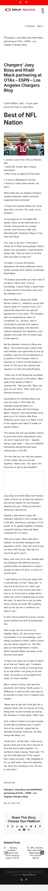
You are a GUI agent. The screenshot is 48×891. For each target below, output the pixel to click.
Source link (9, 782)
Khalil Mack (9, 273)
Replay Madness (29, 875)
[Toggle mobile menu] (42, 9)
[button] (6, 853)
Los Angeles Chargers (30, 193)
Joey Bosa (28, 107)
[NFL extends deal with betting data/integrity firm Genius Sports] (35, 847)
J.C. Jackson (22, 320)
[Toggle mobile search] (43, 12)
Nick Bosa (14, 236)
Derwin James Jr (12, 303)
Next (40, 26)
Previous (30, 26)
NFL (18, 803)
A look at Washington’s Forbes (21, 179)
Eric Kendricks (30, 331)
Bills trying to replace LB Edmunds (23, 173)
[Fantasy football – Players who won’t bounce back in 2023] (12, 847)
